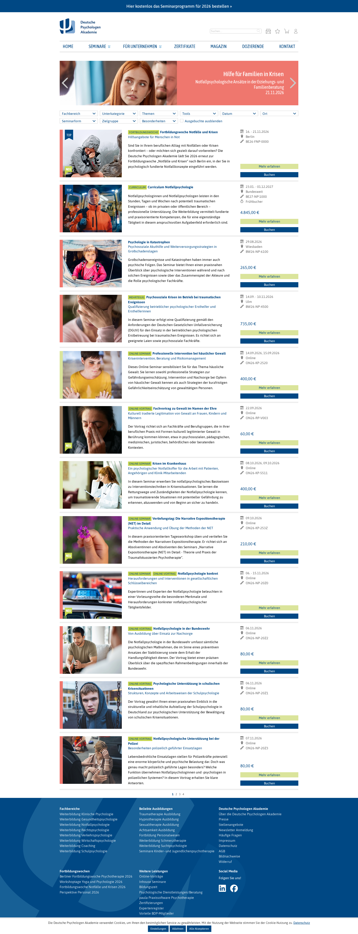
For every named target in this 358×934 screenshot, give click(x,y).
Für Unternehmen (140, 46)
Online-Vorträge (151, 876)
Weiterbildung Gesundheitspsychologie (88, 819)
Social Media (228, 871)
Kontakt (287, 46)
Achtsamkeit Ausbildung (157, 830)
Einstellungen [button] (158, 928)
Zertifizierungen (151, 903)
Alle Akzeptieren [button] (199, 928)
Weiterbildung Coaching (77, 846)
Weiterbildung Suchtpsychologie (163, 846)
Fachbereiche (70, 809)
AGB (222, 851)
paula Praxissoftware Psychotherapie (166, 897)
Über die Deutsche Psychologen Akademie (250, 814)
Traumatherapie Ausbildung (159, 814)
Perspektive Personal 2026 (79, 892)
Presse (224, 819)
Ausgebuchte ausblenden (203, 121)
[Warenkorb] (286, 31)
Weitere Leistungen (153, 871)
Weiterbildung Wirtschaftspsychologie (88, 840)
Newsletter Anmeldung (236, 830)
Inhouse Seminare (152, 882)
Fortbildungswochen (75, 871)
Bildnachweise (229, 856)
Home (68, 46)
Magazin (218, 46)
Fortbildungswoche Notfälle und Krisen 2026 (93, 887)
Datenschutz (228, 846)
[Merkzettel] (277, 31)
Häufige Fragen (230, 835)
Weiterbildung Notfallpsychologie (85, 824)
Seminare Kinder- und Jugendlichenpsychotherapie (176, 851)
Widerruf (225, 861)
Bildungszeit (148, 887)
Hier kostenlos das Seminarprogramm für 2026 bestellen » (179, 6)
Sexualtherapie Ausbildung (159, 824)
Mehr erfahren (269, 166)
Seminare (97, 46)
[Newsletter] (268, 31)
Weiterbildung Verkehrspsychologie (86, 835)
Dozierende (253, 46)
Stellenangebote (231, 824)
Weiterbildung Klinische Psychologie (86, 814)
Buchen (269, 174)
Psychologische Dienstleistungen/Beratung (171, 892)
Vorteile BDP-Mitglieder (156, 913)
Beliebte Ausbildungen (156, 809)
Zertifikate (184, 46)
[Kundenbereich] (295, 31)
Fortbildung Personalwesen (159, 835)
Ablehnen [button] (177, 928)
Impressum (227, 840)
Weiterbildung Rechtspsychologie (84, 830)
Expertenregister (151, 908)
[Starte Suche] (258, 31)
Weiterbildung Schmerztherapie (162, 840)
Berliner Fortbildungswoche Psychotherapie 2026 (96, 876)
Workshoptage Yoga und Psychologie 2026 (91, 882)
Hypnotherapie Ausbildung (159, 819)
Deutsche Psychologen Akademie (243, 809)
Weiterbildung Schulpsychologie (83, 851)
